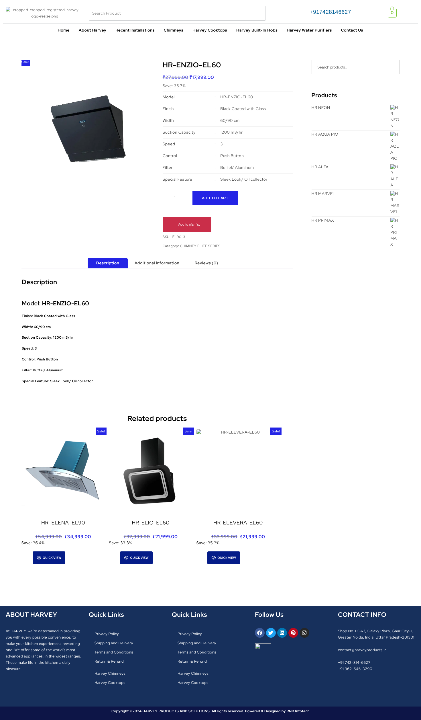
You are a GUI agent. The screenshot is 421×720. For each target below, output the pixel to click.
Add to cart (215, 198)
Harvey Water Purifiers (309, 30)
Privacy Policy (107, 633)
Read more (165, 557)
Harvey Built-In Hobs (257, 30)
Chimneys (173, 30)
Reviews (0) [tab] (206, 263)
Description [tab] (107, 263)
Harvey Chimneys (110, 673)
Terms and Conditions (114, 652)
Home (63, 30)
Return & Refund (109, 661)
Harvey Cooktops (209, 30)
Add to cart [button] (78, 557)
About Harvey (92, 30)
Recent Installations (135, 30)
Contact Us (352, 30)
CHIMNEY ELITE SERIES (200, 246)
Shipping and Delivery (114, 643)
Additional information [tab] (157, 263)
